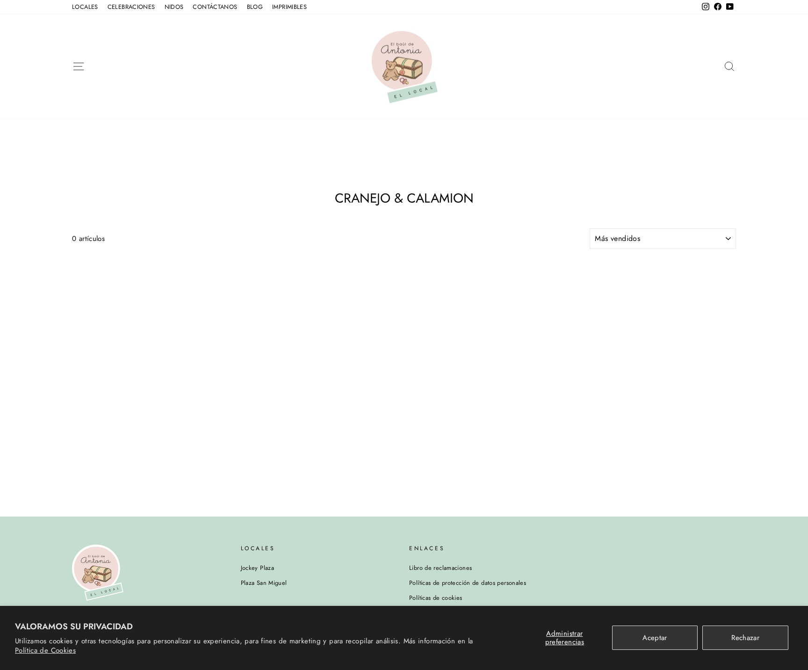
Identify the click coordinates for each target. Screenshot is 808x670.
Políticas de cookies (435, 597)
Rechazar (745, 638)
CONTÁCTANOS (215, 6)
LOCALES (85, 6)
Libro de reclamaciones (440, 567)
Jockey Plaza (257, 567)
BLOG (255, 6)
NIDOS (174, 6)
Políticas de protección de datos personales (467, 582)
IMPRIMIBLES (289, 6)
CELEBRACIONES (131, 6)
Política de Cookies (45, 650)
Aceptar (654, 638)
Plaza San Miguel (264, 582)
